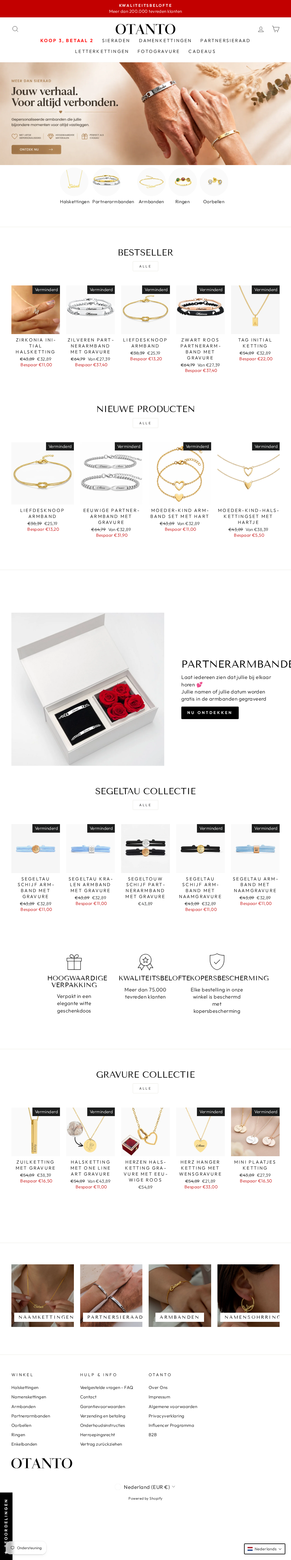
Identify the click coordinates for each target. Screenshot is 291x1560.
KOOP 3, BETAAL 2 (66, 40)
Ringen (18, 1434)
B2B (153, 1434)
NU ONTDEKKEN (209, 712)
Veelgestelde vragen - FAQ (106, 1387)
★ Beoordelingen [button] (6, 1526)
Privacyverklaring (166, 1416)
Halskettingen (25, 1387)
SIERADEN (116, 40)
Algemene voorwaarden (173, 1406)
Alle (145, 266)
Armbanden (23, 1406)
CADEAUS (202, 51)
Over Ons (158, 1387)
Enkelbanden (24, 1444)
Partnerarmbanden (30, 1416)
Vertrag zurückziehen (101, 1444)
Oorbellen (21, 1425)
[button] (265, 1549)
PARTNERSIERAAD (225, 40)
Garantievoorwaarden (102, 1406)
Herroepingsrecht (97, 1434)
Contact (88, 1397)
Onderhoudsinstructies (102, 1425)
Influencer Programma (171, 1425)
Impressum (159, 1397)
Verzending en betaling (103, 1416)
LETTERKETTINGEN (102, 51)
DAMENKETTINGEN (165, 40)
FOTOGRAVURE (159, 51)
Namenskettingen (28, 1397)
